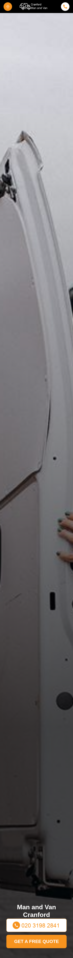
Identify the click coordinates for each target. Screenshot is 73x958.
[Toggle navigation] (8, 6)
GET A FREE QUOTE (36, 941)
